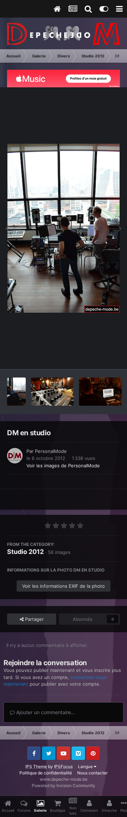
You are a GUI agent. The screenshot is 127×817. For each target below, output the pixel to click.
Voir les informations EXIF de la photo (63, 586)
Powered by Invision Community (63, 785)
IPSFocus (63, 766)
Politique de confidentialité (45, 772)
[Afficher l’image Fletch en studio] (16, 392)
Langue (86, 766)
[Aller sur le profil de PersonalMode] (15, 455)
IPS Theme (36, 766)
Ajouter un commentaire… (45, 712)
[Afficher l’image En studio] (52, 392)
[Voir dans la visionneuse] (63, 228)
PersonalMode (51, 451)
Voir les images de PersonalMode (63, 465)
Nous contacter (92, 772)
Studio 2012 (25, 551)
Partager (34, 619)
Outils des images (91, 356)
